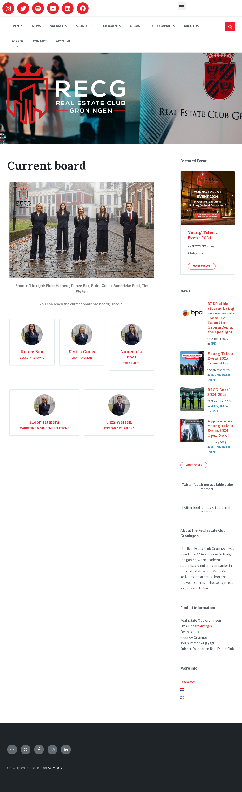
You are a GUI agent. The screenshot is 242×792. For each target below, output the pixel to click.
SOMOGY (55, 768)
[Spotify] (38, 8)
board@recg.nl (201, 626)
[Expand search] (230, 26)
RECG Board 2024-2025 (219, 392)
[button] (182, 6)
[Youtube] (53, 8)
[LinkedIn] (66, 749)
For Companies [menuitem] (163, 26)
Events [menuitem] (17, 26)
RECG (214, 406)
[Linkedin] (68, 8)
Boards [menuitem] (17, 41)
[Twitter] (23, 8)
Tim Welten (119, 422)
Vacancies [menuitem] (58, 26)
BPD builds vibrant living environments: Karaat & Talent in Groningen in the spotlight (221, 317)
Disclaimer (187, 682)
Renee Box (32, 351)
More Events (201, 266)
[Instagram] (8, 8)
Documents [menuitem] (111, 26)
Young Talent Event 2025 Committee (220, 358)
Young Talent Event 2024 (202, 235)
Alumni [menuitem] (136, 26)
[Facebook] (83, 8)
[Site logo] (66, 123)
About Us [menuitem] (191, 26)
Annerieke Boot (131, 354)
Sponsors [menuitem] (84, 26)
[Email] (12, 749)
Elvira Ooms (82, 351)
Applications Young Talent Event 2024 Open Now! (220, 428)
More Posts (194, 465)
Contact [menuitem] (40, 41)
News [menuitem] (36, 26)
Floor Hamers (44, 422)
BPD (213, 344)
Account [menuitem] (63, 41)
